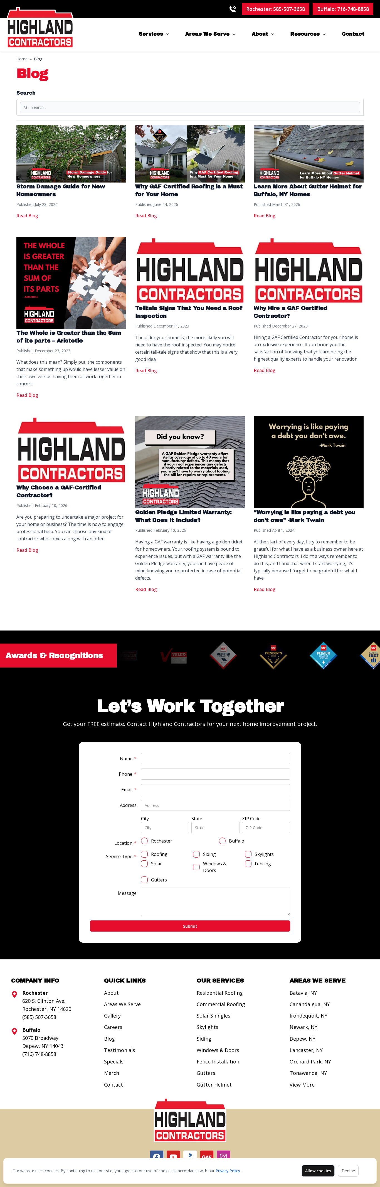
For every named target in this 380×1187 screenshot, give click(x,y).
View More (302, 1084)
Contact (353, 34)
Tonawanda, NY (308, 1073)
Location (125, 843)
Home (22, 58)
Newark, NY (303, 1027)
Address (128, 805)
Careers (113, 1027)
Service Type (121, 856)
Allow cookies (318, 1170)
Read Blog (27, 216)
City (145, 819)
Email (129, 790)
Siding (204, 1038)
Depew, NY (302, 1038)
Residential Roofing (220, 992)
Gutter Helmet (214, 1084)
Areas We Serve (207, 34)
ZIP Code (251, 819)
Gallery (112, 1015)
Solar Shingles (213, 1015)
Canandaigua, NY (310, 1004)
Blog (109, 1038)
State (196, 819)
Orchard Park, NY (310, 1061)
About (260, 34)
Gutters (206, 1073)
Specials (114, 1061)
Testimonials (119, 1050)
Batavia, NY (303, 992)
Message (127, 893)
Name (128, 758)
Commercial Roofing (221, 1004)
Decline (348, 1170)
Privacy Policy (228, 1170)
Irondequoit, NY (308, 1015)
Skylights (207, 1027)
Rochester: (275, 9)
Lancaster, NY (306, 1050)
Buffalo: (343, 9)
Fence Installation (218, 1061)
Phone (128, 774)
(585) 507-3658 (39, 1017)
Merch (111, 1073)
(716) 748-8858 (39, 1054)
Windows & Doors (218, 1050)
